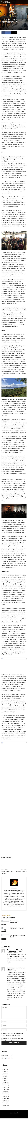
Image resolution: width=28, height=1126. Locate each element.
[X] (17, 908)
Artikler (8, 16)
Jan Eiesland (5, 24)
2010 (6, 1105)
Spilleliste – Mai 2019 (21, 871)
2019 (6, 1085)
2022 (5, 1078)
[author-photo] (14, 886)
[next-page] (5, 942)
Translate (10, 1058)
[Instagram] (11, 1116)
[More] (19, 32)
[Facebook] (9, 1116)
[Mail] (11, 908)
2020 (6, 1083)
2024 (5, 1074)
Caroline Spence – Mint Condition (7, 872)
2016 (6, 1091)
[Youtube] (19, 1116)
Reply (8, 963)
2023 (5, 1076)
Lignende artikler (6, 915)
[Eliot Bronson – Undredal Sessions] (5, 929)
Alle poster (4, 16)
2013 (6, 1098)
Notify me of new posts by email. (10, 1040)
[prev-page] (2, 942)
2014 (6, 1096)
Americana (4, 924)
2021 (5, 1080)
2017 (6, 1089)
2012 (6, 1100)
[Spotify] (14, 908)
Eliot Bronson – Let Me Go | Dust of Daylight (16, 968)
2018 (6, 1087)
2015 (6, 1094)
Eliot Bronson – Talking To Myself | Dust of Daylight (14, 950)
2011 (6, 1103)
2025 (5, 1071)
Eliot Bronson (8, 857)
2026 (5, 1069)
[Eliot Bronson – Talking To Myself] (5, 937)
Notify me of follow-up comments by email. (13, 1038)
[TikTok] (14, 1116)
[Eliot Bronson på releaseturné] (5, 922)
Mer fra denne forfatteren (8, 917)
